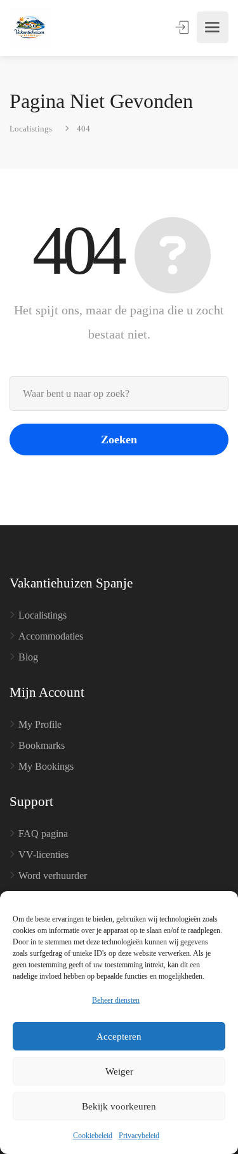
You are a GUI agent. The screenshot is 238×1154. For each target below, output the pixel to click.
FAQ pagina (43, 833)
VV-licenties (43, 854)
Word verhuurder (52, 875)
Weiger (119, 1071)
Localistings (42, 615)
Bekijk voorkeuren (119, 1106)
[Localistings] (30, 27)
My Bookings (46, 766)
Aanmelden (183, 27)
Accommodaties (50, 636)
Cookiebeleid (92, 1135)
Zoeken (119, 439)
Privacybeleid (139, 1135)
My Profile (40, 724)
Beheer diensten (116, 1000)
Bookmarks (41, 745)
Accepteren (119, 1036)
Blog (28, 657)
